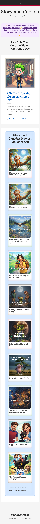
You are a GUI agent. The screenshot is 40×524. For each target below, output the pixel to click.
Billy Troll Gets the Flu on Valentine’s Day (18, 96)
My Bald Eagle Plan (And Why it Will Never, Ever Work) (19, 241)
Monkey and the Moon (18, 207)
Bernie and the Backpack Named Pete (19, 276)
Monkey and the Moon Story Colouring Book (18, 174)
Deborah (11, 119)
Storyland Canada (20, 11)
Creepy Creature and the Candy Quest (19, 311)
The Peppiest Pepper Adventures (17, 478)
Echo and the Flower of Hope (18, 345)
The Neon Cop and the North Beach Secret (18, 411)
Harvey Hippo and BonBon (19, 378)
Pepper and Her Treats (18, 445)
